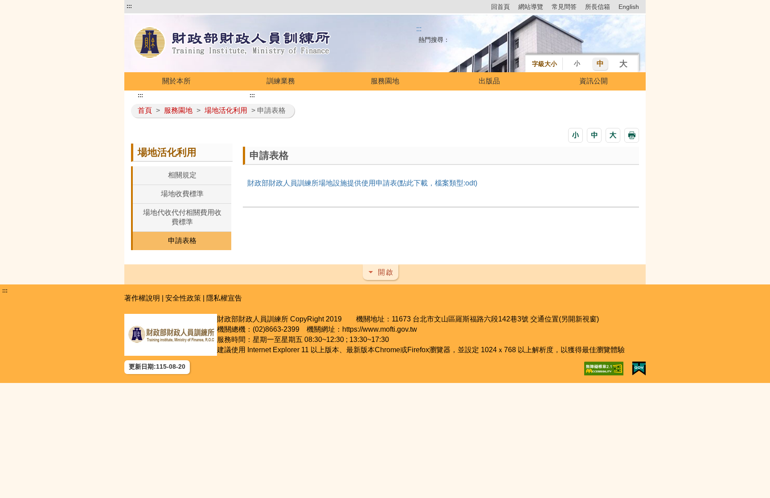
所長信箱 (597, 6)
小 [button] (577, 63)
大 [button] (623, 63)
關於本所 (176, 81)
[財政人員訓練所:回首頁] (232, 43)
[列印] (631, 135)
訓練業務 (280, 81)
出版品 (489, 81)
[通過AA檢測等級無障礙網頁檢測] (603, 368)
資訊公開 (593, 81)
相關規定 (182, 175)
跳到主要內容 (148, 6)
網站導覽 (530, 6)
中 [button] (600, 63)
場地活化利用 (226, 110)
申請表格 (182, 240)
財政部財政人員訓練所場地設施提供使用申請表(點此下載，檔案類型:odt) (362, 183)
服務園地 (385, 81)
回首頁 (500, 6)
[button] (575, 135)
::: (129, 6)
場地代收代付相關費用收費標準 (182, 217)
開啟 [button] (386, 272)
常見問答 (564, 6)
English (628, 6)
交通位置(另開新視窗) (564, 319)
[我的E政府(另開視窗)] (639, 368)
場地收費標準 (182, 194)
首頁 (145, 110)
